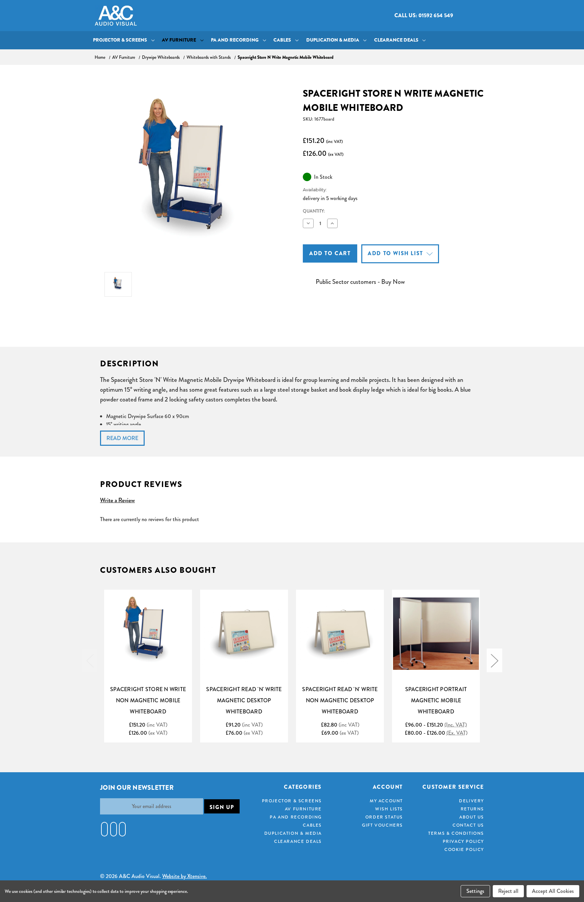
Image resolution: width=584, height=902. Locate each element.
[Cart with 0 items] (483, 15)
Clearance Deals (396, 40)
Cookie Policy (464, 849)
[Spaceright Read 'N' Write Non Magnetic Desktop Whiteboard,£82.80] (340, 634)
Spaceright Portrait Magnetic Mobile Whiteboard (436, 700)
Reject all (508, 891)
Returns (472, 809)
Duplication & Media (332, 40)
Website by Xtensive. (184, 876)
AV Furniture (179, 40)
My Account (386, 801)
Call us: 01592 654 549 (423, 15)
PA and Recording (235, 40)
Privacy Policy (463, 841)
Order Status (384, 817)
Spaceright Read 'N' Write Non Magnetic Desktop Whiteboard (340, 700)
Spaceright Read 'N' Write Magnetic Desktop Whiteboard (244, 700)
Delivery (471, 801)
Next (494, 660)
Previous (89, 660)
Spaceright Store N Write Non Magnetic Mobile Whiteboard (148, 700)
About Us (471, 817)
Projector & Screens (120, 40)
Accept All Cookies (553, 891)
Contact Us (468, 825)
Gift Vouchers (382, 825)
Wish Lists (389, 809)
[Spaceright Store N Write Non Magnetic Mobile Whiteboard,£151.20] (148, 634)
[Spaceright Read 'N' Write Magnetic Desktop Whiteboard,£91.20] (244, 634)
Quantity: (314, 211)
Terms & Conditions (456, 833)
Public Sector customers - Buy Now (360, 282)
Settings (475, 891)
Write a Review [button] (117, 500)
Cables (282, 40)
